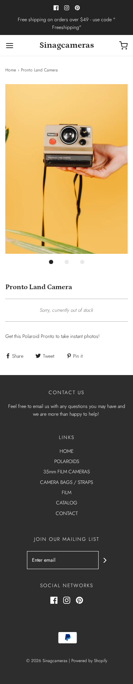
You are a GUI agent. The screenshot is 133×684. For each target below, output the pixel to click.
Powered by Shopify (89, 660)
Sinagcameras (66, 45)
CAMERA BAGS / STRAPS (66, 482)
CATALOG (66, 502)
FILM (66, 492)
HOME (66, 451)
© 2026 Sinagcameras (46, 660)
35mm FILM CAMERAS (66, 471)
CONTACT (67, 513)
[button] (66, 169)
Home (10, 70)
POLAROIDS (66, 461)
